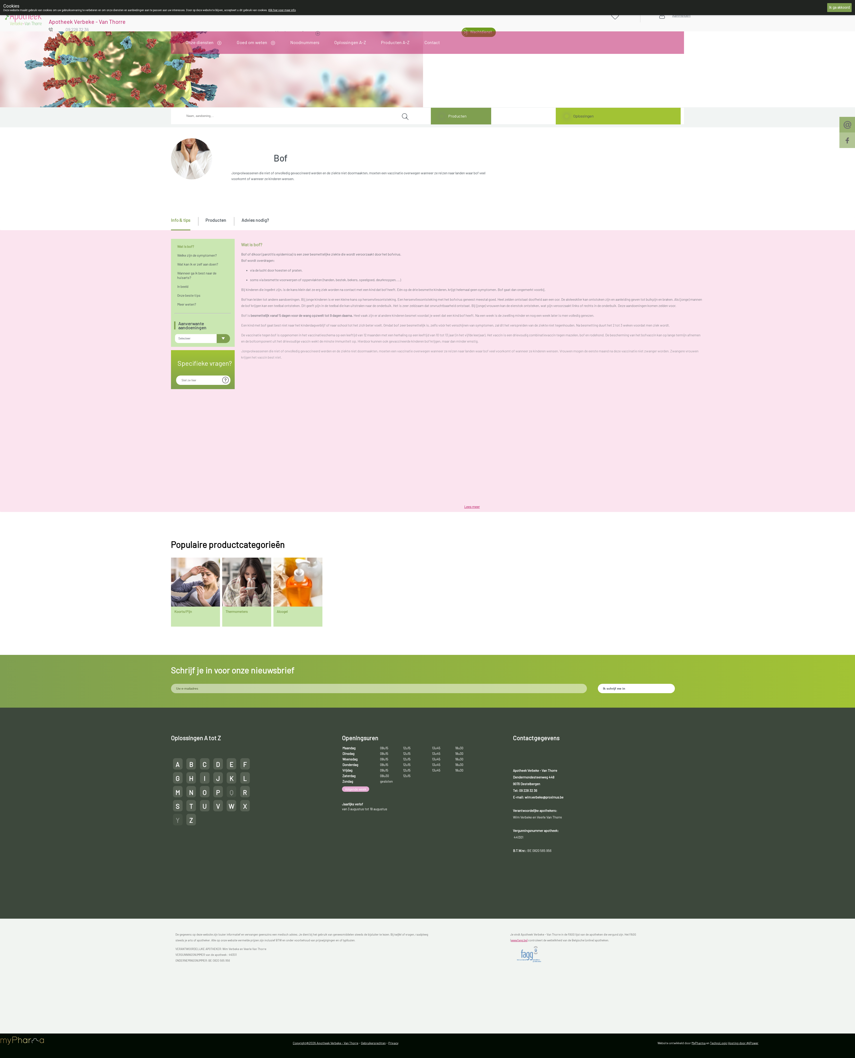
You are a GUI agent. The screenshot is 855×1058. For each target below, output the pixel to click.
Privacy (393, 1043)
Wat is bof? (185, 246)
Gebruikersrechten (373, 1043)
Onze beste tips (188, 295)
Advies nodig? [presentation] (255, 220)
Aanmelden (681, 15)
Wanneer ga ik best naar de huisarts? (196, 275)
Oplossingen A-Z (350, 42)
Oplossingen (583, 116)
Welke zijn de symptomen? (197, 255)
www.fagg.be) (519, 940)
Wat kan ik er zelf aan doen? (197, 264)
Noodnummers (304, 42)
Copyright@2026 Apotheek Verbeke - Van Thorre (325, 1043)
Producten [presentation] (216, 220)
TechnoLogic (718, 1043)
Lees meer (472, 506)
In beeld (182, 286)
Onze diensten (199, 42)
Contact (432, 42)
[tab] (184, 223)
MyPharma (699, 1043)
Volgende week (355, 789)
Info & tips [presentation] (180, 220)
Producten (457, 116)
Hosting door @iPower (743, 1043)
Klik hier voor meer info (282, 10)
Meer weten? (186, 304)
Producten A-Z (395, 42)
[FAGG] (532, 954)
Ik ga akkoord (839, 7)
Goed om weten (252, 42)
